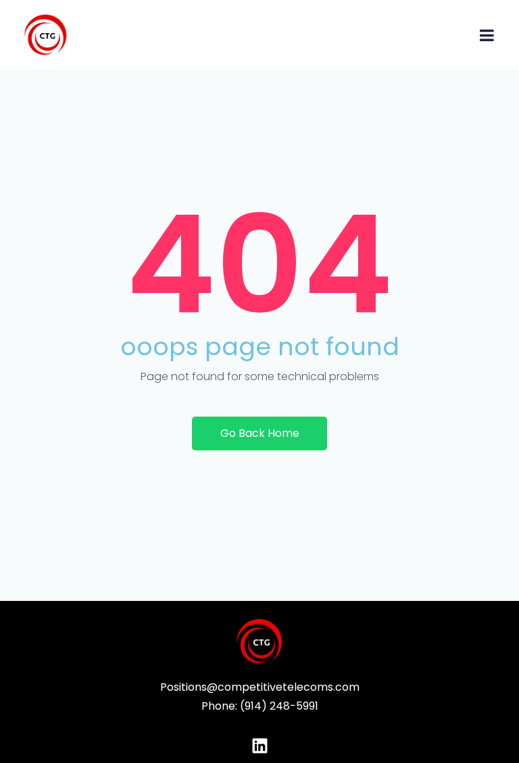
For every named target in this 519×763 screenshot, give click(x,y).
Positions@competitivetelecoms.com (260, 687)
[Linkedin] (259, 746)
